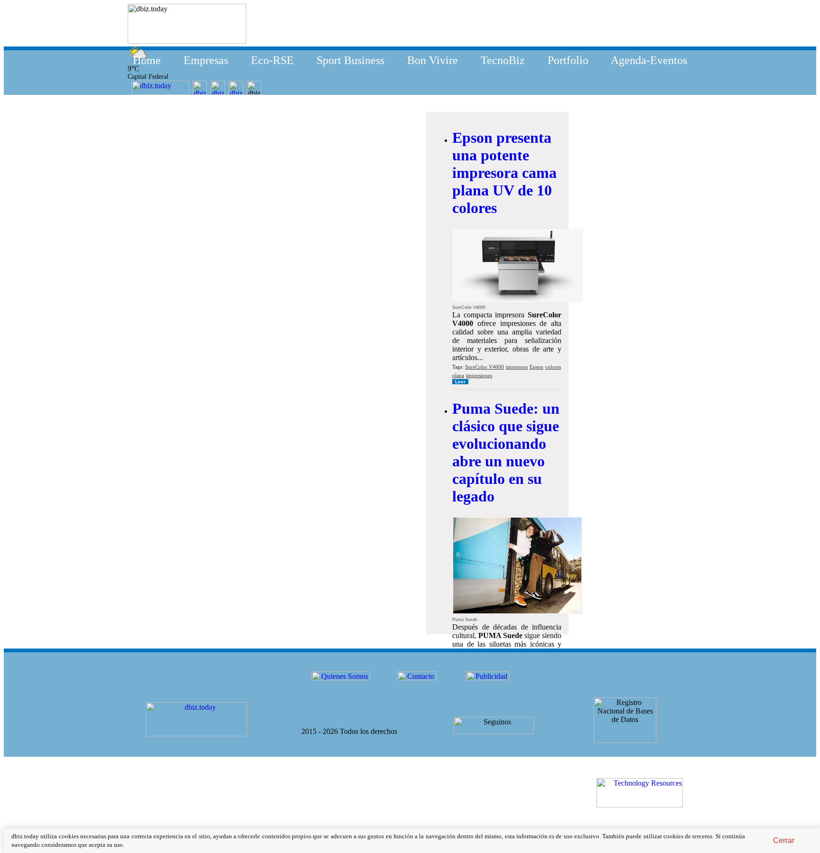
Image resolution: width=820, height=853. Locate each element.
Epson (536, 367)
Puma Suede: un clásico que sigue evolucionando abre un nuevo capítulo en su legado (505, 452)
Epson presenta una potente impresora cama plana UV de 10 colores (504, 172)
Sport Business (350, 60)
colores (553, 367)
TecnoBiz (503, 60)
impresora (517, 367)
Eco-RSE (272, 60)
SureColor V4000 (484, 367)
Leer (460, 381)
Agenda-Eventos (649, 60)
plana (458, 375)
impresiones (479, 375)
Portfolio (568, 60)
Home (147, 60)
